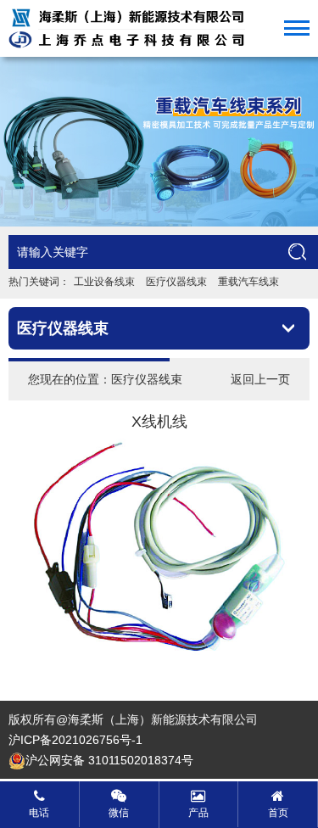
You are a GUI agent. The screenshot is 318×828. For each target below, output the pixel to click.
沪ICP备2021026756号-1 (75, 740)
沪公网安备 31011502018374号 (109, 760)
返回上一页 (260, 379)
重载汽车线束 (248, 282)
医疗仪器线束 (176, 282)
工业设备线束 (104, 282)
